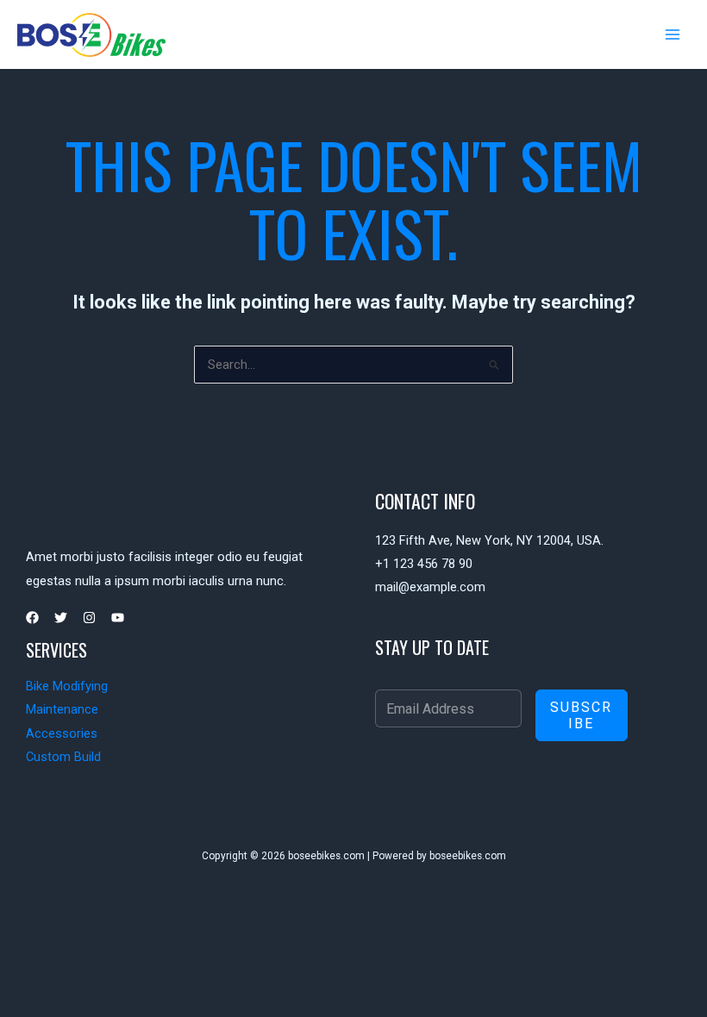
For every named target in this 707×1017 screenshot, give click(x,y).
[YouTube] (117, 617)
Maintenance (62, 709)
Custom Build (63, 756)
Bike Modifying (67, 686)
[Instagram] (89, 617)
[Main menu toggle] (672, 34)
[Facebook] (32, 617)
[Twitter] (60, 617)
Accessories (61, 733)
